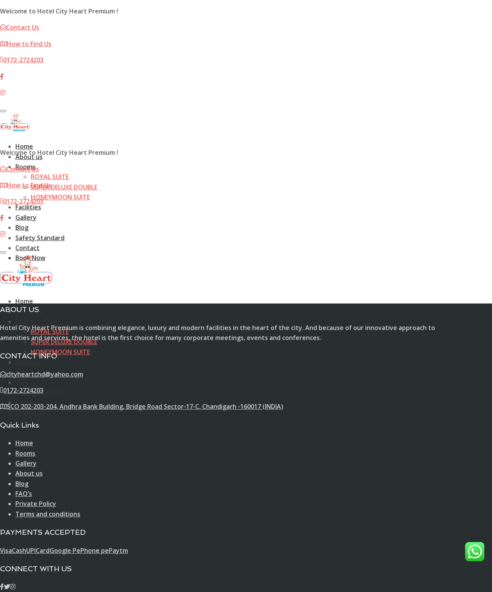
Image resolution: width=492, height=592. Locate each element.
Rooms (25, 321)
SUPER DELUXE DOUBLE (64, 187)
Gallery (26, 217)
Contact (27, 248)
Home (24, 146)
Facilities (28, 207)
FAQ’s (23, 493)
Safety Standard (40, 238)
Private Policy (35, 503)
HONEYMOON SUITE (60, 197)
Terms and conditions (47, 514)
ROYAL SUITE (50, 176)
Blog (21, 227)
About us (29, 473)
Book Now (30, 413)
